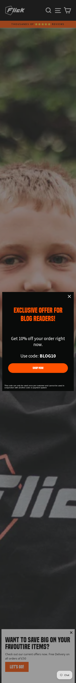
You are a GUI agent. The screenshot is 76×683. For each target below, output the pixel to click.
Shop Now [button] (38, 368)
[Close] (69, 296)
